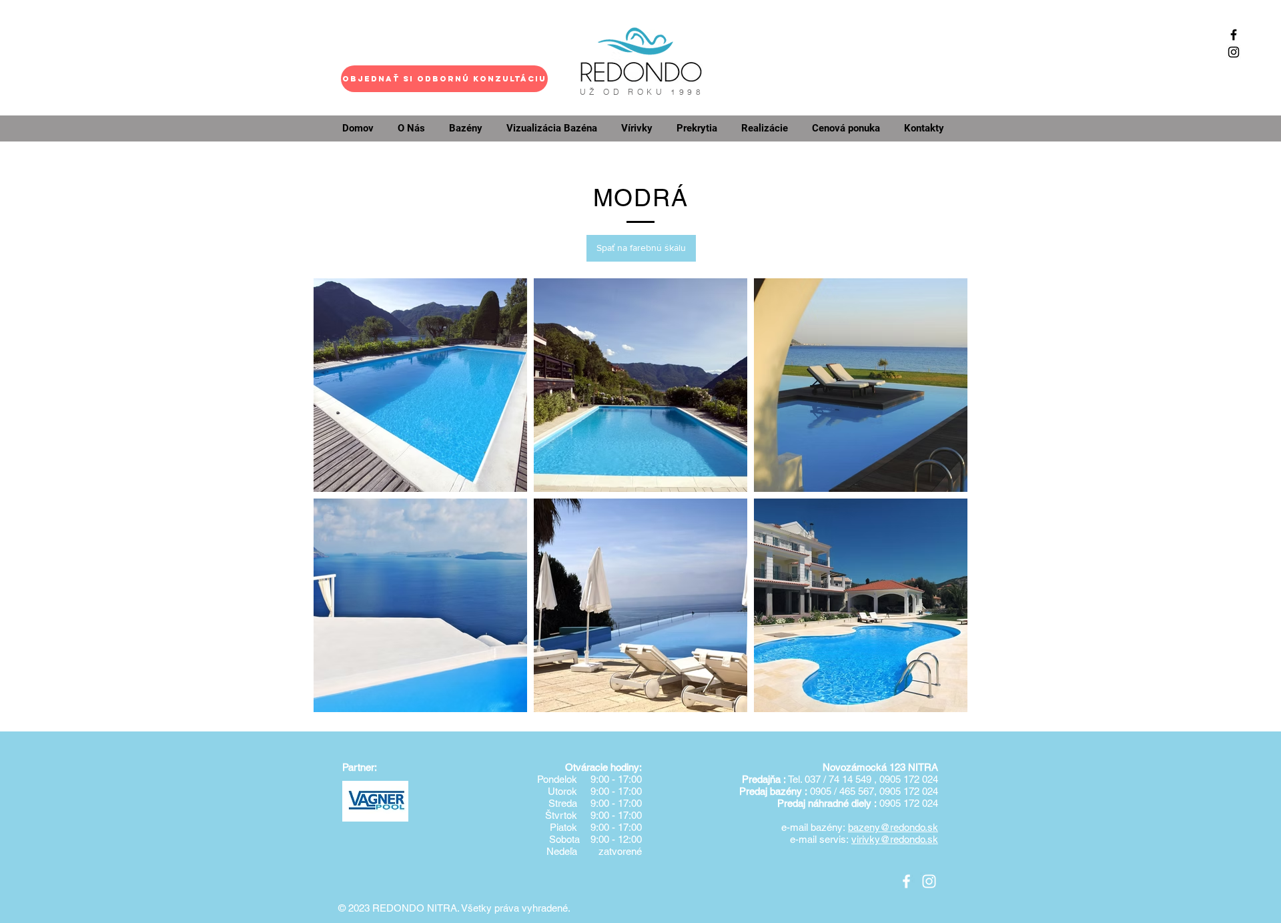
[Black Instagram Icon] (1233, 52)
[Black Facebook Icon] (1233, 34)
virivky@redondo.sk (894, 839)
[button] (444, 78)
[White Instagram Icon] (929, 881)
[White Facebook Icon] (906, 881)
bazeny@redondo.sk (893, 827)
